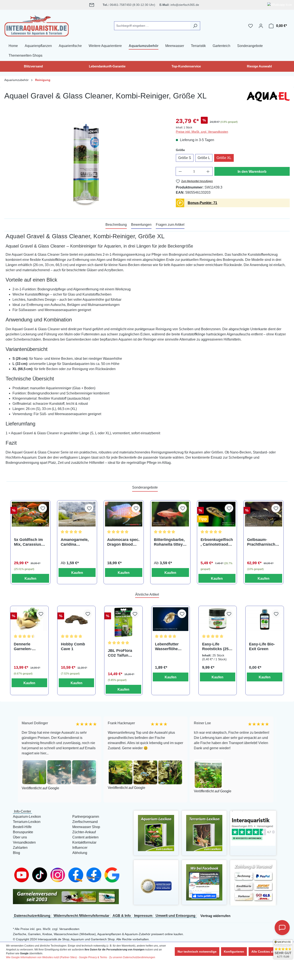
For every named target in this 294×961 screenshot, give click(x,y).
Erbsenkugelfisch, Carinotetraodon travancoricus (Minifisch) (217, 542)
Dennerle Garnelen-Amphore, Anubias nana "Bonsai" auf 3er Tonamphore (29, 646)
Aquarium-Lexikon (27, 816)
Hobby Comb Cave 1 (73, 646)
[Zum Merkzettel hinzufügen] (42, 508)
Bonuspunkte (23, 832)
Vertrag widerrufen (215, 916)
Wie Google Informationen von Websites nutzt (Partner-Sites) (41, 957)
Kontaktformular (84, 842)
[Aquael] (268, 98)
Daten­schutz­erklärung (32, 915)
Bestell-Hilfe (22, 827)
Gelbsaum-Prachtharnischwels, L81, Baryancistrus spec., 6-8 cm (262, 542)
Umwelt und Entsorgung (175, 915)
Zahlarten (20, 847)
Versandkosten (24, 842)
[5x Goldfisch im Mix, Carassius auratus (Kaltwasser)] (30, 514)
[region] (86, 163)
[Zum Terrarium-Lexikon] (204, 833)
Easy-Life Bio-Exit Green (262, 646)
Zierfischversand (85, 822)
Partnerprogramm (85, 816)
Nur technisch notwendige (197, 951)
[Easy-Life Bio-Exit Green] (264, 619)
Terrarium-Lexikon (26, 822)
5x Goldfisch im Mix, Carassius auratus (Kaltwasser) (28, 542)
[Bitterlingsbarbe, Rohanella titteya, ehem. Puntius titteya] (170, 514)
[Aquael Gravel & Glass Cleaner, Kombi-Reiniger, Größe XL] (85, 163)
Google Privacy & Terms (93, 957)
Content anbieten (85, 837)
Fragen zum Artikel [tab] (170, 224)
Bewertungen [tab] (141, 224)
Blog (16, 853)
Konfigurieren (234, 951)
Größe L (204, 158)
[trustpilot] (253, 828)
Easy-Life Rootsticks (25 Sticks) (215, 646)
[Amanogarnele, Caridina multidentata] (77, 514)
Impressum (143, 915)
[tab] (116, 225)
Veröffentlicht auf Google (27, 788)
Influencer (79, 847)
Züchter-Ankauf (84, 832)
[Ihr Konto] (261, 26)
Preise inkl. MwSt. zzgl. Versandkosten (202, 131)
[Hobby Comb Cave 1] (76, 619)
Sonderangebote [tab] (145, 487)
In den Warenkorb (252, 171)
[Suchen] (195, 25)
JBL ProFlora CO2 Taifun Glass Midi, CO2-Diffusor (123, 653)
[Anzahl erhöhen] (208, 171)
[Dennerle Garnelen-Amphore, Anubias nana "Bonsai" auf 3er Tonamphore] (29, 619)
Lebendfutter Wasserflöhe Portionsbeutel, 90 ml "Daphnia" (170, 646)
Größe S (184, 158)
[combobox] (152, 25)
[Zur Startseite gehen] (36, 25)
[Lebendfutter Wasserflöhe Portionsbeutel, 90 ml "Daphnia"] (170, 619)
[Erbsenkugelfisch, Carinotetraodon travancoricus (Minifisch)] (217, 514)
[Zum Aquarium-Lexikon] (156, 833)
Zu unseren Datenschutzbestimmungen (132, 957)
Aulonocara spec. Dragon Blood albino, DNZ (123, 542)
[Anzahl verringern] (180, 171)
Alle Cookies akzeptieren (269, 951)
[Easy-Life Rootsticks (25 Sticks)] (217, 619)
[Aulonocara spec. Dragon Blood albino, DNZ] (123, 514)
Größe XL (224, 158)
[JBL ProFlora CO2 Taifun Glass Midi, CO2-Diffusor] (123, 622)
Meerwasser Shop (86, 827)
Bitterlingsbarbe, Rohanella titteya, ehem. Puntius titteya (170, 542)
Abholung (79, 853)
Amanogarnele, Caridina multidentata (75, 542)
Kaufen (30, 578)
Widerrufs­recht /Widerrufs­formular (81, 915)
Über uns (20, 837)
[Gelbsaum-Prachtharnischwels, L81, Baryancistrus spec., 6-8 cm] (263, 514)
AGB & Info (122, 915)
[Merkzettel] (250, 26)
